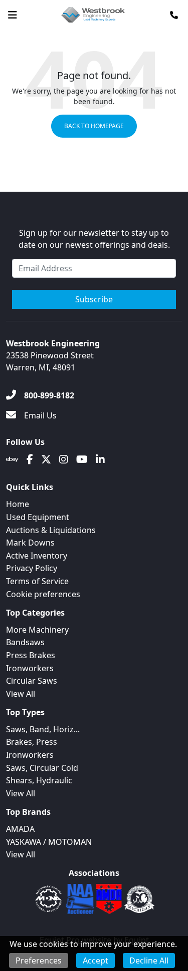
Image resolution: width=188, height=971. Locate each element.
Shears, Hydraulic (39, 780)
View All (20, 693)
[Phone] (174, 15)
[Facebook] (30, 459)
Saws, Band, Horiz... (43, 729)
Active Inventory (36, 555)
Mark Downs (30, 542)
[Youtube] (82, 459)
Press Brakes (30, 655)
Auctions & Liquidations (51, 530)
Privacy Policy (31, 568)
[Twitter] (46, 459)
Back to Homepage (94, 126)
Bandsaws (25, 642)
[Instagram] (63, 459)
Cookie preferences (43, 594)
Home (17, 504)
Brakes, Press (31, 741)
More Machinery (37, 629)
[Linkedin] (100, 459)
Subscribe (94, 299)
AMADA (20, 828)
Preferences (39, 960)
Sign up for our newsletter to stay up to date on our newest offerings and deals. (94, 238)
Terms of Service (37, 581)
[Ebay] (12, 459)
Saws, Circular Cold (42, 767)
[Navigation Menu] (12, 15)
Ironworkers (30, 668)
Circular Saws (31, 680)
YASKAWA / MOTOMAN (49, 841)
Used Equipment (37, 517)
